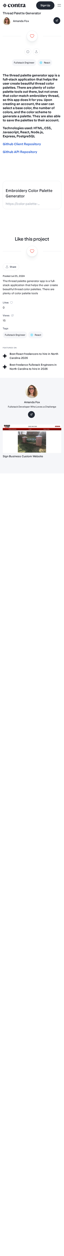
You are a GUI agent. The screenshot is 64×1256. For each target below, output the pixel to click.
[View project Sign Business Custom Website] (32, 438)
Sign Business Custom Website (23, 456)
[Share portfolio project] (36, 51)
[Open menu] (59, 5)
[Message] (56, 20)
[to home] (14, 5)
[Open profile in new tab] (7, 21)
